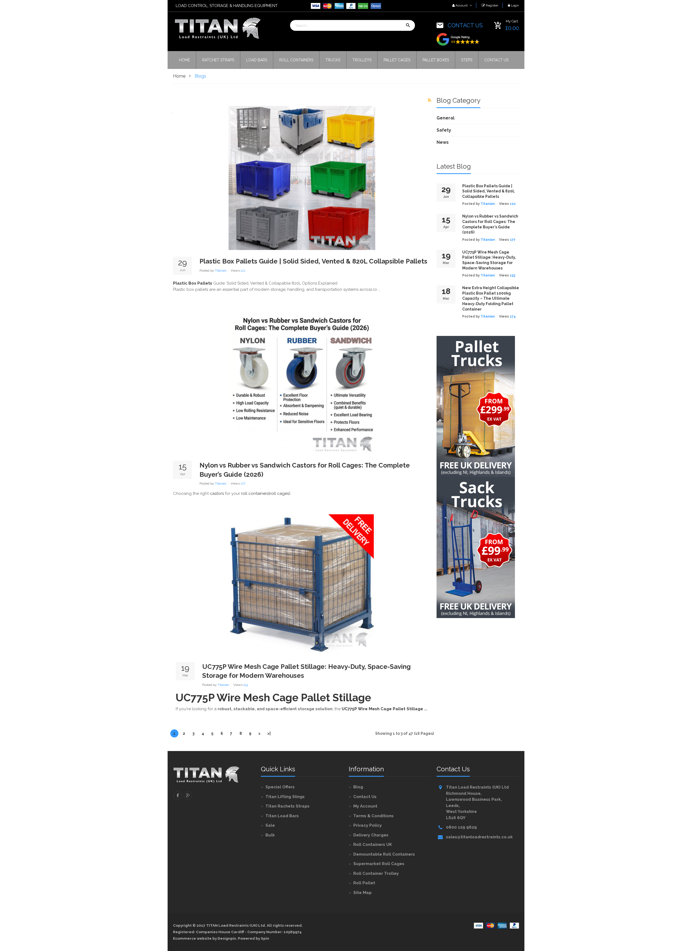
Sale (270, 825)
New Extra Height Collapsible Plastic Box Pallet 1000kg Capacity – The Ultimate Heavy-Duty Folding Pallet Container (490, 298)
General (445, 118)
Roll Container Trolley (376, 873)
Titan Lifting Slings (285, 796)
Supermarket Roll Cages (378, 863)
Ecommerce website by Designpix (204, 938)
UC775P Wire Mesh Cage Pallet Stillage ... (384, 708)
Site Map (362, 892)
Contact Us (365, 796)
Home (179, 76)
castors (217, 493)
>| (269, 733)
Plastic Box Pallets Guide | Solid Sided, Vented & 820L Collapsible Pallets (313, 261)
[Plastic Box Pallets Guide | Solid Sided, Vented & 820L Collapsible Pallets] (302, 178)
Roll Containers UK (372, 844)
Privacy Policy (367, 825)
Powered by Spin (253, 938)
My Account (365, 806)
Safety (444, 130)
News (443, 142)
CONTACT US (465, 25)
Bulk (270, 835)
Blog (358, 787)
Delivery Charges (370, 835)
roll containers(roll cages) (265, 493)
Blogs (200, 76)
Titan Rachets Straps (287, 806)
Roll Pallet (364, 882)
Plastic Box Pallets (192, 283)
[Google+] (188, 795)
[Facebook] (177, 795)
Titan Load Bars (282, 815)
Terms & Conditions (373, 815)
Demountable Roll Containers (384, 854)
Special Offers (280, 787)
